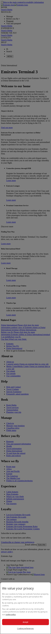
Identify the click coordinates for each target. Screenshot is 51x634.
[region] (25, 608)
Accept (25, 622)
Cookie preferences (25, 628)
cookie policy (10, 614)
